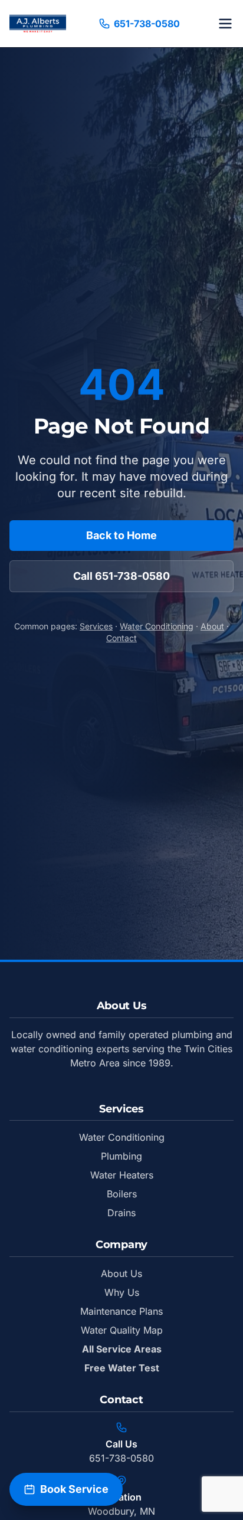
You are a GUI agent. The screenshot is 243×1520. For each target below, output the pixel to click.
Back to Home (121, 535)
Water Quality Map (122, 1330)
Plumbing (121, 1156)
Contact (121, 638)
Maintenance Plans (121, 1311)
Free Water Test (121, 1368)
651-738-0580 (147, 23)
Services (96, 626)
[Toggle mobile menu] (225, 24)
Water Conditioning (156, 626)
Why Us (121, 1292)
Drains (121, 1213)
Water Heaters (121, 1175)
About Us (121, 1273)
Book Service (74, 1489)
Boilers (122, 1194)
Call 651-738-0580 (121, 576)
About (212, 626)
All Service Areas (122, 1349)
